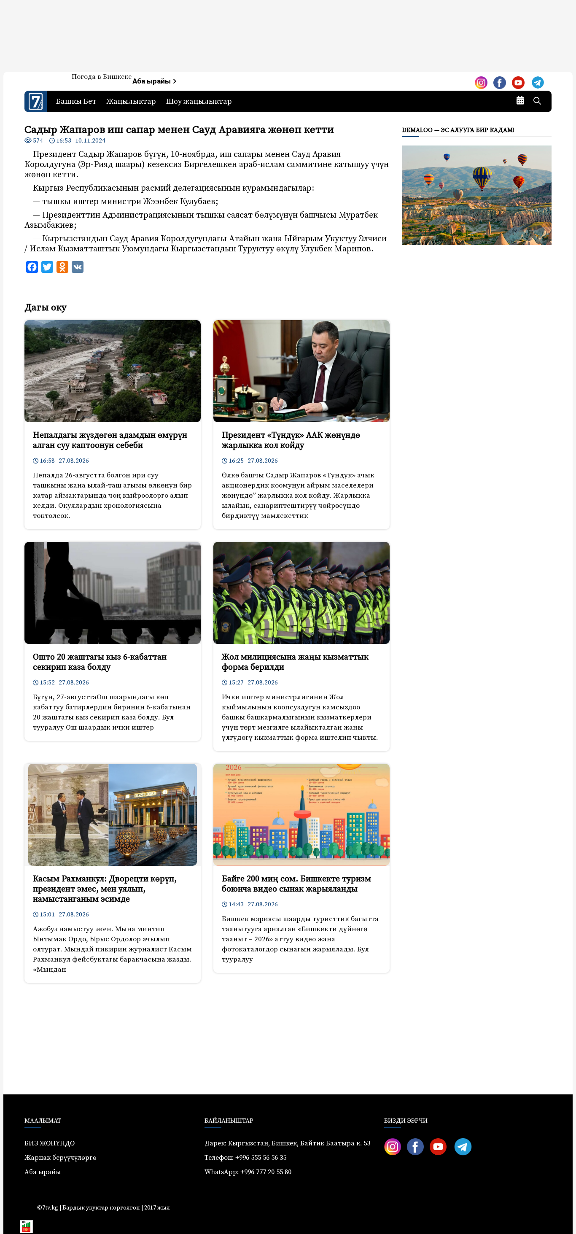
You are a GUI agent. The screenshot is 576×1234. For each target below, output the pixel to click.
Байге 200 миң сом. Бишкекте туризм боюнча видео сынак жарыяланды (296, 884)
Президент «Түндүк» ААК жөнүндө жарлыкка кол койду (291, 440)
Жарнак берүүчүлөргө (60, 1157)
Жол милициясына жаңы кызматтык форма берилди (295, 662)
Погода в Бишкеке (102, 77)
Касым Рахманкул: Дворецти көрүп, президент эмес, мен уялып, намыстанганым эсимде (105, 889)
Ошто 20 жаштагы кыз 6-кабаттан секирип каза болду (100, 662)
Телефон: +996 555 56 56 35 (245, 1157)
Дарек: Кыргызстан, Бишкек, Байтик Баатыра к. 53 (287, 1143)
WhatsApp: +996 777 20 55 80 (248, 1172)
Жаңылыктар (131, 101)
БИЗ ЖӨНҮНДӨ (49, 1143)
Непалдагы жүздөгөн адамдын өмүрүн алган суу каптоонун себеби (110, 440)
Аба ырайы (152, 81)
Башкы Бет (76, 101)
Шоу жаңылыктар (199, 101)
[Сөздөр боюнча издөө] (537, 101)
